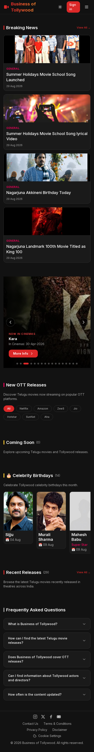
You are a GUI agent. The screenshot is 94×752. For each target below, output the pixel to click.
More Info (20, 353)
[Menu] (87, 7)
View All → (84, 27)
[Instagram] (35, 717)
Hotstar (12, 416)
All (8, 408)
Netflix (24, 408)
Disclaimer (59, 730)
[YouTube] (59, 717)
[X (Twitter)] (43, 717)
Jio (75, 408)
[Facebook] (51, 717)
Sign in (72, 7)
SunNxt (30, 416)
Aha (46, 416)
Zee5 (60, 408)
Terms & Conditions (57, 723)
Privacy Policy (37, 730)
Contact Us (30, 723)
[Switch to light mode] (60, 7)
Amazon (42, 408)
